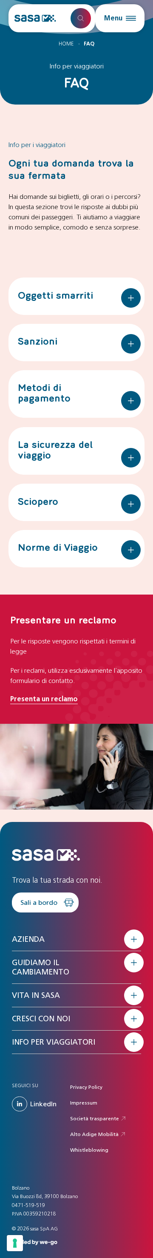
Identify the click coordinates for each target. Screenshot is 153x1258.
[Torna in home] (35, 18)
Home (66, 44)
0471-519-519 (28, 1205)
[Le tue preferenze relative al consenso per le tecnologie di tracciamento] (15, 1243)
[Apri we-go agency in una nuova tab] (34, 1242)
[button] (119, 18)
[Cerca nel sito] (81, 18)
